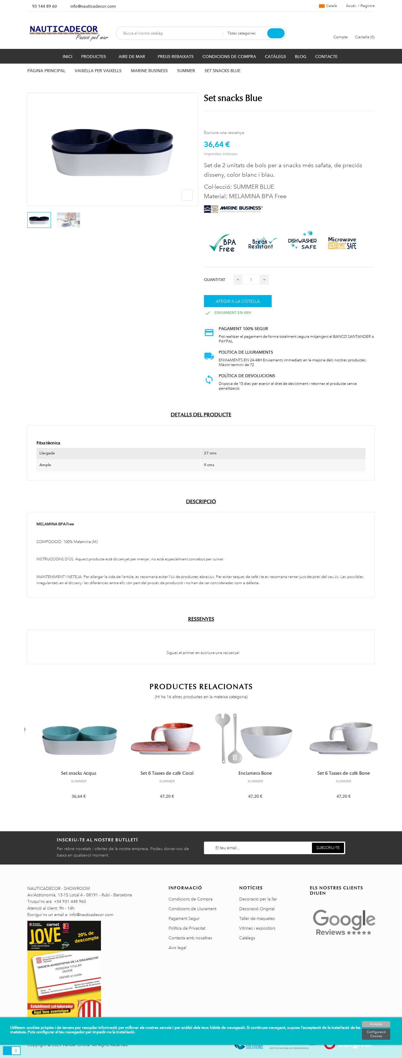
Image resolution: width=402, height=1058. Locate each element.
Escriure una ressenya (224, 132)
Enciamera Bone (245, 773)
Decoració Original (257, 908)
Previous (24, 759)
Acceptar (376, 1024)
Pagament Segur (184, 918)
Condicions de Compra (190, 899)
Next (378, 759)
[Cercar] (276, 33)
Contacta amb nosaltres (190, 938)
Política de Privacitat (187, 928)
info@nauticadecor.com (93, 6)
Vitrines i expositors (257, 928)
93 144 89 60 (44, 6)
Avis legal (177, 947)
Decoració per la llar (258, 899)
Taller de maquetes (257, 918)
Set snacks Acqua (68, 773)
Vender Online (76, 1044)
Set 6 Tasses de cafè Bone (333, 773)
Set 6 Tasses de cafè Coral (156, 773)
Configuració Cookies (376, 1034)
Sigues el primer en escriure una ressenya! (203, 652)
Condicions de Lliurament (192, 908)
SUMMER (68, 781)
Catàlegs (247, 938)
